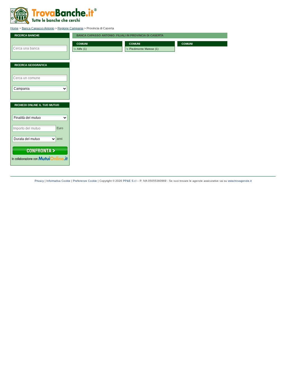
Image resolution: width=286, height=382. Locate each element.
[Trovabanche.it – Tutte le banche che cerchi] (53, 23)
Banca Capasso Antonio (38, 28)
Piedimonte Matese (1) (143, 48)
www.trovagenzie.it (240, 180)
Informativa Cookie (58, 180)
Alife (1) (82, 48)
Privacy (39, 180)
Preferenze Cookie (85, 180)
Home (14, 28)
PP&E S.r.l (129, 180)
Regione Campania (70, 28)
